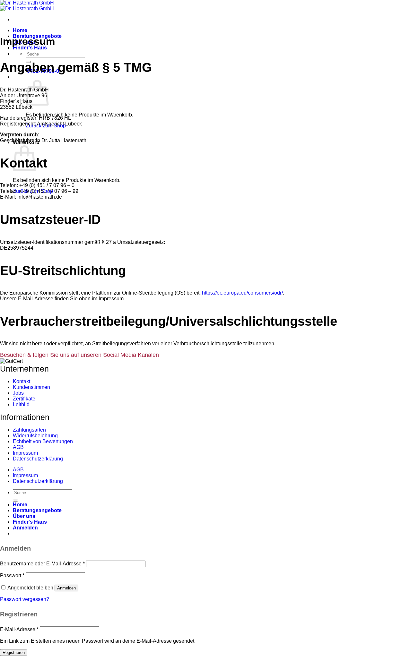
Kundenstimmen (31, 387)
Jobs (18, 393)
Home (20, 30)
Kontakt (21, 381)
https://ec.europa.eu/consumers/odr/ (242, 293)
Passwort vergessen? (24, 599)
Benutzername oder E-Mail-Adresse (42, 563)
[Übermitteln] (15, 501)
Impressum (25, 453)
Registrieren (14, 652)
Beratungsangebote (37, 510)
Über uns (24, 516)
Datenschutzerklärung (38, 458)
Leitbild (21, 404)
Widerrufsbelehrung (35, 435)
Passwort (12, 575)
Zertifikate (24, 398)
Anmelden (66, 588)
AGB (18, 447)
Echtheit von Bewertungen (43, 441)
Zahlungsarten (29, 430)
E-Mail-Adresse (19, 629)
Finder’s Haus (30, 47)
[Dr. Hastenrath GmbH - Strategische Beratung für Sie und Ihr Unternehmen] (27, 5)
